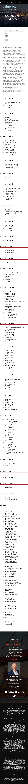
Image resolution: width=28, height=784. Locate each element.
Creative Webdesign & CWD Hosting (17, 780)
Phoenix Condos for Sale (15, 647)
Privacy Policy (10, 707)
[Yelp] (19, 692)
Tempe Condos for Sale (15, 650)
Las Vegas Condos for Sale (15, 653)
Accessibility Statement (14, 708)
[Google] (22, 692)
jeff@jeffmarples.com (14, 688)
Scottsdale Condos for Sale (15, 649)
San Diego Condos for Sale (15, 652)
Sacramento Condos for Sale (15, 656)
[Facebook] (6, 692)
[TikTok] (14, 696)
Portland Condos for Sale (15, 655)
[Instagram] (9, 692)
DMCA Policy (18, 707)
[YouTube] (16, 692)
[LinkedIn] (12, 692)
